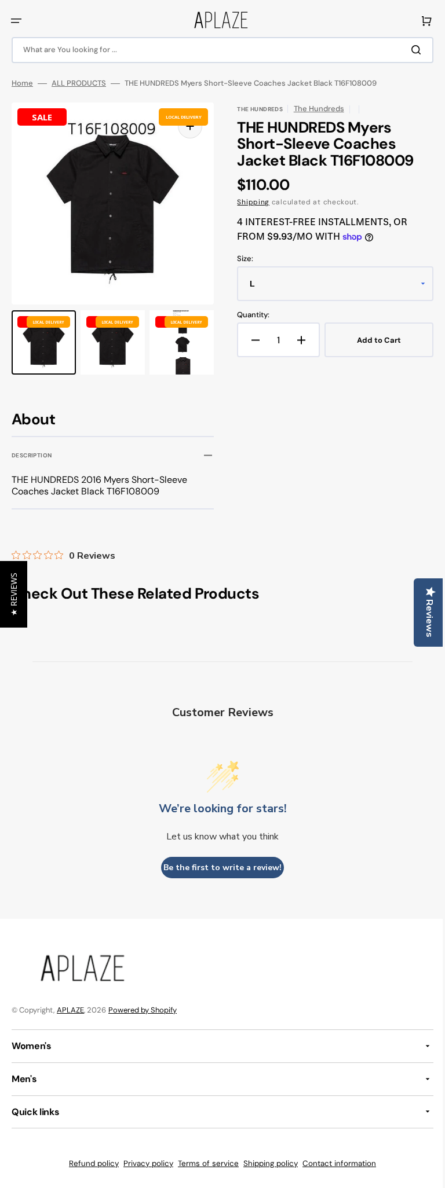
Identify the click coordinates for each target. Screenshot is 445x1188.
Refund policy (90, 1163)
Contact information (335, 1163)
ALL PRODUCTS (79, 83)
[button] (16, 21)
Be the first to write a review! (218, 867)
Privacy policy (144, 1163)
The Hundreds (314, 108)
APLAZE (70, 1010)
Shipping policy (266, 1163)
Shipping (249, 202)
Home (22, 83)
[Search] (410, 50)
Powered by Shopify (142, 1010)
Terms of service (204, 1163)
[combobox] (218, 50)
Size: (241, 258)
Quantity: (249, 315)
